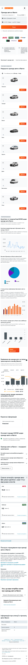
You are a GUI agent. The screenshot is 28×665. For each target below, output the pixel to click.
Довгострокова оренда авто (10, 604)
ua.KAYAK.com (6, 639)
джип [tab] (17, 370)
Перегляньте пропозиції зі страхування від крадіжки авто (13, 565)
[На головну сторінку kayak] (9, 8)
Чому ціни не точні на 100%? (9, 661)
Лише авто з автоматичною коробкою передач (13, 30)
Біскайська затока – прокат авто (18, 640)
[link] (14, 350)
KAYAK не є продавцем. (7, 656)
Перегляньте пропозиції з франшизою (9, 579)
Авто (12, 639)
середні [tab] (12, 370)
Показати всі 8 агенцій (6, 540)
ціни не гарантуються (6, 652)
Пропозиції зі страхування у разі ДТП (9, 562)
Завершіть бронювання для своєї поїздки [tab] (13, 595)
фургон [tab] (22, 370)
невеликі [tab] (6, 370)
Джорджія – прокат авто (6, 640)
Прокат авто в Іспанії (18, 639)
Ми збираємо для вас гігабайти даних (11, 658)
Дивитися (23, 89)
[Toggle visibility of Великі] (17, 281)
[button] (2, 8)
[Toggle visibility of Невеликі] (7, 281)
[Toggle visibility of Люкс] (6, 283)
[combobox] (8, 15)
